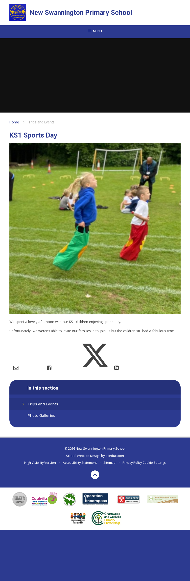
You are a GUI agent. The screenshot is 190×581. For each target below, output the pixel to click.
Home (14, 122)
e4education (114, 455)
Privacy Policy (132, 462)
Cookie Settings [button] (154, 462)
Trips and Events (41, 122)
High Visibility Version (40, 462)
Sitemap (109, 462)
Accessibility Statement (80, 462)
